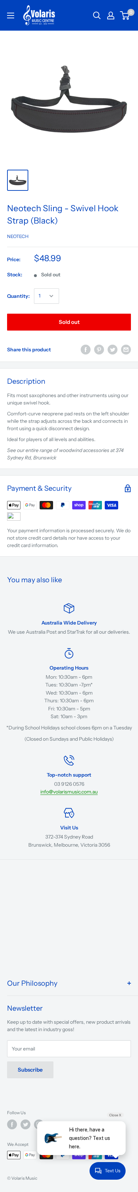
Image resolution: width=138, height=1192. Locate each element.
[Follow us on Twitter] (25, 1124)
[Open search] (97, 15)
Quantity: (18, 296)
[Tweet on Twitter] (112, 350)
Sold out (69, 322)
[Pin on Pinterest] (99, 350)
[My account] (110, 15)
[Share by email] (126, 350)
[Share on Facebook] (86, 350)
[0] (125, 15)
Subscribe (30, 1069)
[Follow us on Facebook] (12, 1124)
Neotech (18, 236)
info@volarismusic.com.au (69, 792)
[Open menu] (10, 15)
